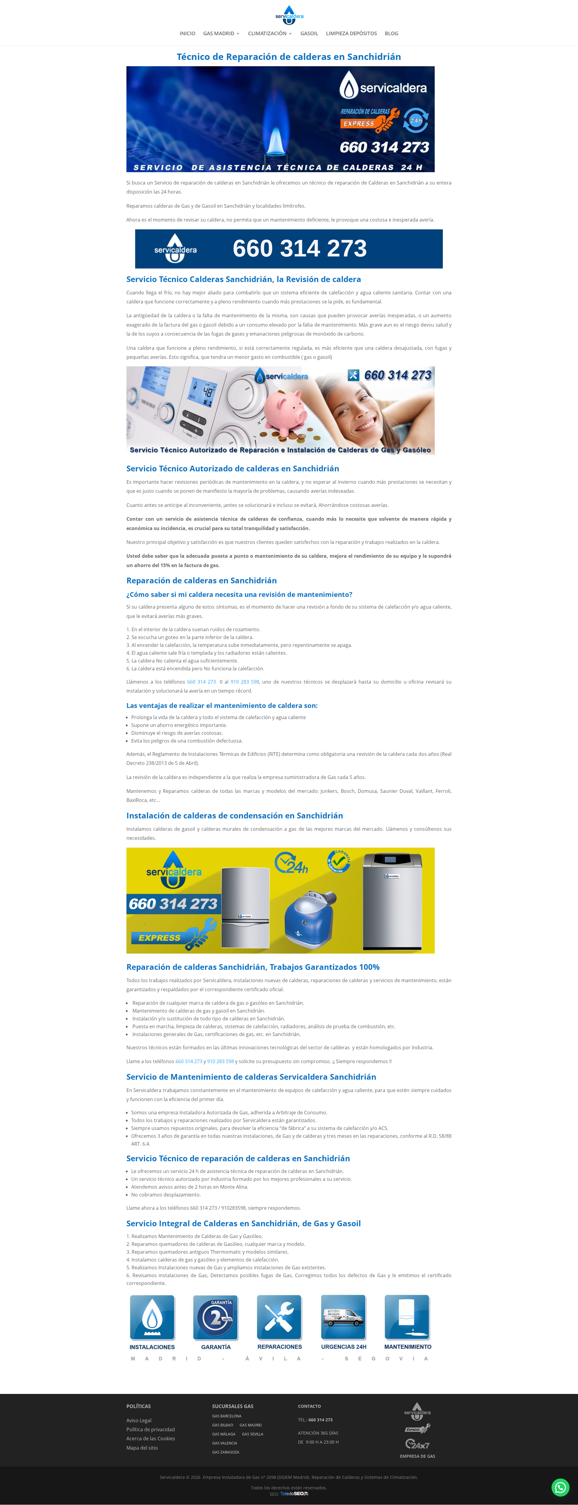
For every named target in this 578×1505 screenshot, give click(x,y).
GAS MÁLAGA (223, 1434)
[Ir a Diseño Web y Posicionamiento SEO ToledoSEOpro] (294, 1494)
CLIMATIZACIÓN (267, 34)
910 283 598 (245, 681)
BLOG (391, 34)
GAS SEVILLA (252, 1434)
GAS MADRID (218, 34)
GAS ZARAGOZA (225, 1452)
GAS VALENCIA (224, 1443)
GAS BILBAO (222, 1425)
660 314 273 (200, 681)
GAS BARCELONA (226, 1416)
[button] (561, 1488)
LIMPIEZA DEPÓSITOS (351, 34)
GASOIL (309, 34)
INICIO (187, 34)
